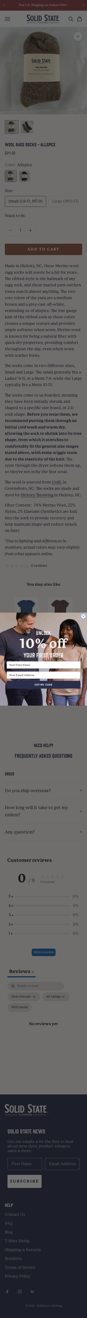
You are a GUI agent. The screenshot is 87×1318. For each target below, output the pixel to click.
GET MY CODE (43, 684)
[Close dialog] (83, 616)
